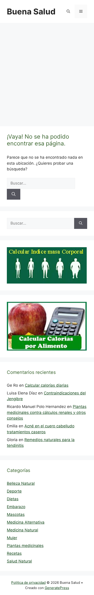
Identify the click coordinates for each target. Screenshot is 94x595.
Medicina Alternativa (25, 522)
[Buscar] (13, 194)
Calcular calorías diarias (46, 385)
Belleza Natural (21, 483)
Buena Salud (31, 11)
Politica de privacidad (28, 582)
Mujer (12, 538)
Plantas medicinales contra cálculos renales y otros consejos (46, 412)
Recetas (14, 553)
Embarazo (16, 506)
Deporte (14, 491)
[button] (68, 11)
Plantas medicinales (25, 545)
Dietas (12, 499)
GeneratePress (57, 588)
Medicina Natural (22, 530)
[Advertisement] (47, 72)
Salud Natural (19, 561)
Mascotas (16, 514)
